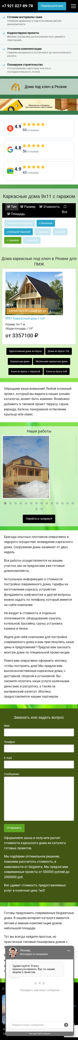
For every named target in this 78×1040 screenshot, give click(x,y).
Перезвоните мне (52, 6)
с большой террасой (18, 231)
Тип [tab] (13, 207)
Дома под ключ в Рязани (46, 86)
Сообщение (11, 774)
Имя (7, 725)
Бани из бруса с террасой (25, 371)
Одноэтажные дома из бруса (25, 351)
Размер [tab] (29, 207)
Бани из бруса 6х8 (56, 371)
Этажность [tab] (51, 207)
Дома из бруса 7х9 (58, 351)
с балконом (45, 223)
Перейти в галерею (38, 519)
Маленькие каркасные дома (52, 361)
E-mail (8, 758)
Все (64, 212)
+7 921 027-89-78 (17, 6)
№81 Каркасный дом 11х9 (25, 318)
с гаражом (13, 240)
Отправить (14, 828)
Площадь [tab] (17, 214)
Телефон (9, 742)
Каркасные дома (20, 361)
